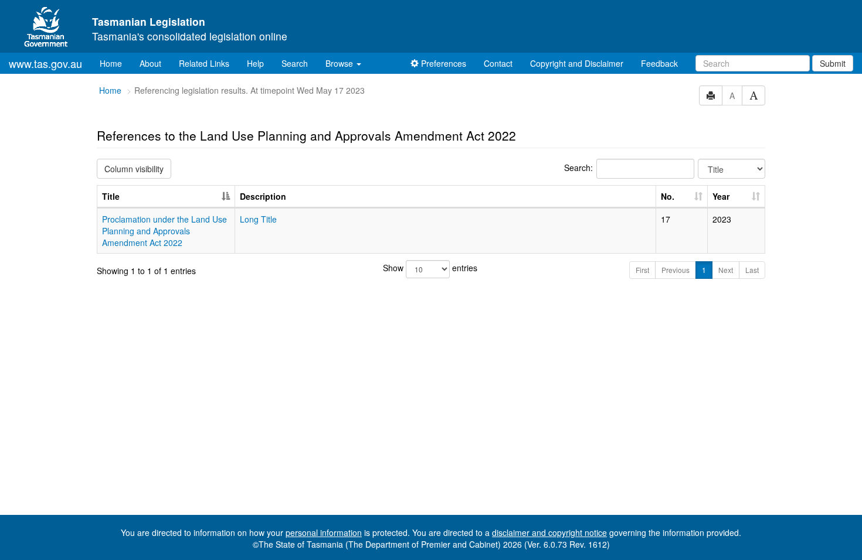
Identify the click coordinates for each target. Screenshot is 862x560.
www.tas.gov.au (45, 63)
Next (725, 270)
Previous (675, 270)
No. (667, 196)
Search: (578, 167)
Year (720, 196)
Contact (498, 63)
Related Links (204, 63)
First (642, 270)
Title (111, 196)
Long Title (258, 219)
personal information (324, 532)
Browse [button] (340, 63)
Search (294, 63)
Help (255, 63)
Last (752, 270)
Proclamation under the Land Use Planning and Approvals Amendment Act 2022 (164, 230)
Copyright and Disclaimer (576, 63)
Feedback (659, 63)
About (150, 63)
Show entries (430, 268)
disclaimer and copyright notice (549, 532)
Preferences (442, 63)
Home (115, 63)
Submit (833, 63)
